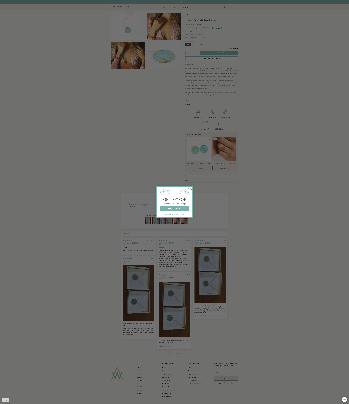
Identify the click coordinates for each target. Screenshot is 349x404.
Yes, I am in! (174, 208)
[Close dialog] (190, 188)
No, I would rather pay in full (174, 214)
